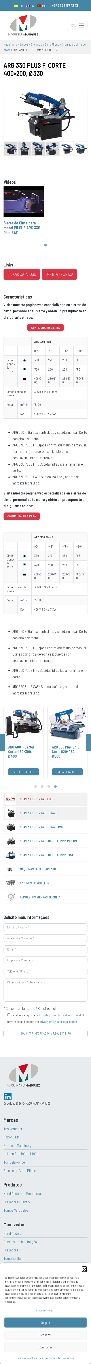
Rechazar (45, 1335)
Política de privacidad (50, 1357)
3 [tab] (49, 787)
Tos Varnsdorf (14, 1128)
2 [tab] (42, 787)
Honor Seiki (12, 1137)
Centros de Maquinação (20, 1241)
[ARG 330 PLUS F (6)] (52, 148)
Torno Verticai (13, 1258)
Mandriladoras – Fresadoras (23, 1193)
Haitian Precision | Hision (21, 1153)
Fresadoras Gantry (17, 1202)
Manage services (44, 1310)
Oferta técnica (59, 274)
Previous (2, 742)
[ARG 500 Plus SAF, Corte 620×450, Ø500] (67, 742)
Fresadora (11, 1250)
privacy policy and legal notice (58, 1021)
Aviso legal (68, 1357)
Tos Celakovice (14, 1162)
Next (88, 742)
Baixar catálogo (21, 274)
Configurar (45, 1347)
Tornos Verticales (16, 1210)
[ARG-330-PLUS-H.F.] (66, 148)
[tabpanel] (24, 211)
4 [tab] (55, 787)
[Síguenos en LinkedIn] (8, 1096)
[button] (84, 1269)
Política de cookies (27, 1357)
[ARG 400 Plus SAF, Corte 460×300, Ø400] (24, 742)
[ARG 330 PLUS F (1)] (10, 148)
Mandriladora (13, 1233)
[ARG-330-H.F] (80, 148)
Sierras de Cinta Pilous (20, 1170)
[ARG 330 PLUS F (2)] (24, 148)
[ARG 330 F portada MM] (45, 115)
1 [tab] (45, 245)
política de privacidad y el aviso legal (58, 1015)
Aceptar (45, 1323)
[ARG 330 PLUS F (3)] (39, 148)
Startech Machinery (17, 1145)
